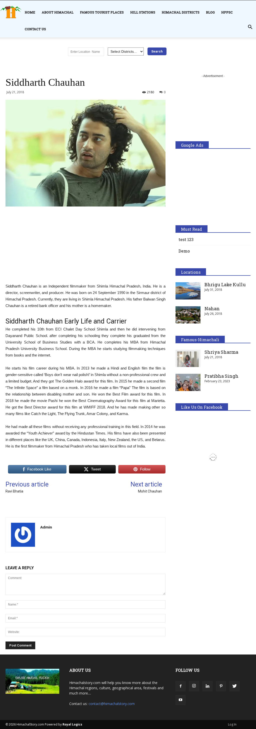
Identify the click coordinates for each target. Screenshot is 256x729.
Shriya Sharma (221, 352)
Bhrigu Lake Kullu (225, 285)
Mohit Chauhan (150, 491)
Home (30, 12)
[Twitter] (235, 686)
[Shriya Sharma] (188, 358)
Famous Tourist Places (102, 12)
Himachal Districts (181, 12)
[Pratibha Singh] (188, 382)
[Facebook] (181, 686)
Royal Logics (72, 724)
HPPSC (227, 12)
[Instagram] (194, 686)
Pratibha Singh (221, 376)
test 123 (186, 239)
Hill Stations (142, 12)
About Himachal (58, 12)
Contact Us (35, 29)
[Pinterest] (221, 686)
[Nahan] (188, 315)
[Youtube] (181, 700)
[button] (250, 27)
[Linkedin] (207, 686)
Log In (232, 724)
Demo (184, 251)
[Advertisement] (86, 248)
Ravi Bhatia (14, 491)
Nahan (212, 309)
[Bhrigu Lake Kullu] (188, 291)
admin (46, 527)
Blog (210, 12)
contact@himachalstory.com (111, 703)
